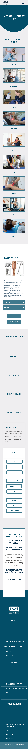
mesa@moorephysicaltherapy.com (15, 647)
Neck (14, 461)
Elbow (14, 467)
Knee (14, 472)
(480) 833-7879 (9, 692)
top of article (14, 316)
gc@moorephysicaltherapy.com (15, 730)
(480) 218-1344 (9, 651)
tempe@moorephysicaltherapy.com (16, 688)
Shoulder (14, 481)
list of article (14, 321)
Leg (14, 491)
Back (14, 500)
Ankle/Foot (14, 510)
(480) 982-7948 (9, 734)
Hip (14, 505)
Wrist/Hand (14, 486)
